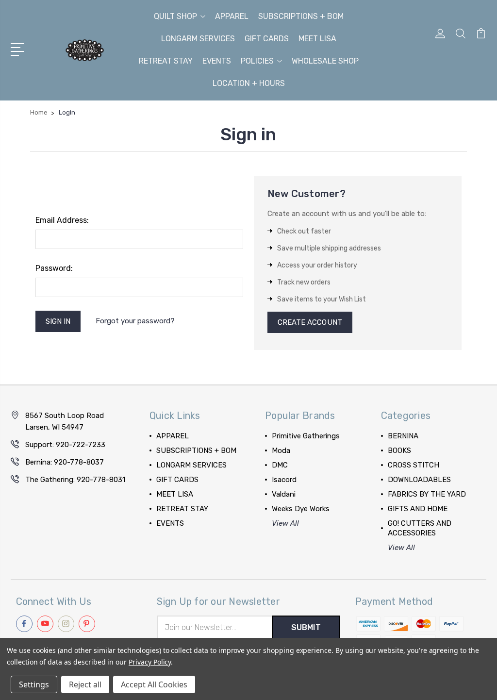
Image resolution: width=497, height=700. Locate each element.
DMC (280, 465)
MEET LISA (317, 38)
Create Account (310, 322)
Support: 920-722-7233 (65, 444)
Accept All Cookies (154, 684)
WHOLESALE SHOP (325, 61)
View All (285, 523)
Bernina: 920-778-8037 (64, 462)
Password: (54, 268)
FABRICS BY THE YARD (427, 494)
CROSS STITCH (413, 465)
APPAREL (231, 16)
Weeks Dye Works (301, 508)
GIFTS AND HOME (417, 508)
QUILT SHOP (175, 16)
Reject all (85, 684)
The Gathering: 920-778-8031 (75, 479)
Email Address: (62, 220)
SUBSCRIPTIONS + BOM (301, 16)
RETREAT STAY (166, 61)
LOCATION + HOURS (249, 83)
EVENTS (216, 61)
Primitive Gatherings (306, 436)
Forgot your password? (135, 321)
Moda (281, 450)
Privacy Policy (150, 662)
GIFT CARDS (267, 38)
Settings (34, 684)
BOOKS (399, 450)
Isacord (284, 479)
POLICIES (257, 61)
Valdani (284, 494)
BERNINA (403, 436)
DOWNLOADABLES (419, 479)
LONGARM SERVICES (198, 38)
